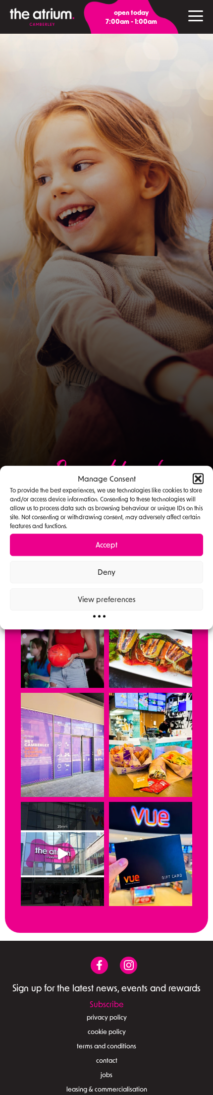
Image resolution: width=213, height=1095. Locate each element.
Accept (106, 544)
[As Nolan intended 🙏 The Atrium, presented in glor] (62, 854)
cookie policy (107, 1031)
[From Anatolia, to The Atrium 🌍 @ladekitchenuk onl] (150, 636)
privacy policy (107, 1017)
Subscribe (106, 1004)
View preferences (107, 599)
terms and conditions (106, 1046)
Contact (106, 1060)
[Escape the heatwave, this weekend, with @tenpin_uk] (62, 636)
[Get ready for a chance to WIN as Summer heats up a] (150, 854)
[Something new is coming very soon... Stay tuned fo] (62, 745)
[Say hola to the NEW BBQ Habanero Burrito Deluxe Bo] (150, 745)
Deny (106, 571)
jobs (106, 1075)
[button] (198, 479)
